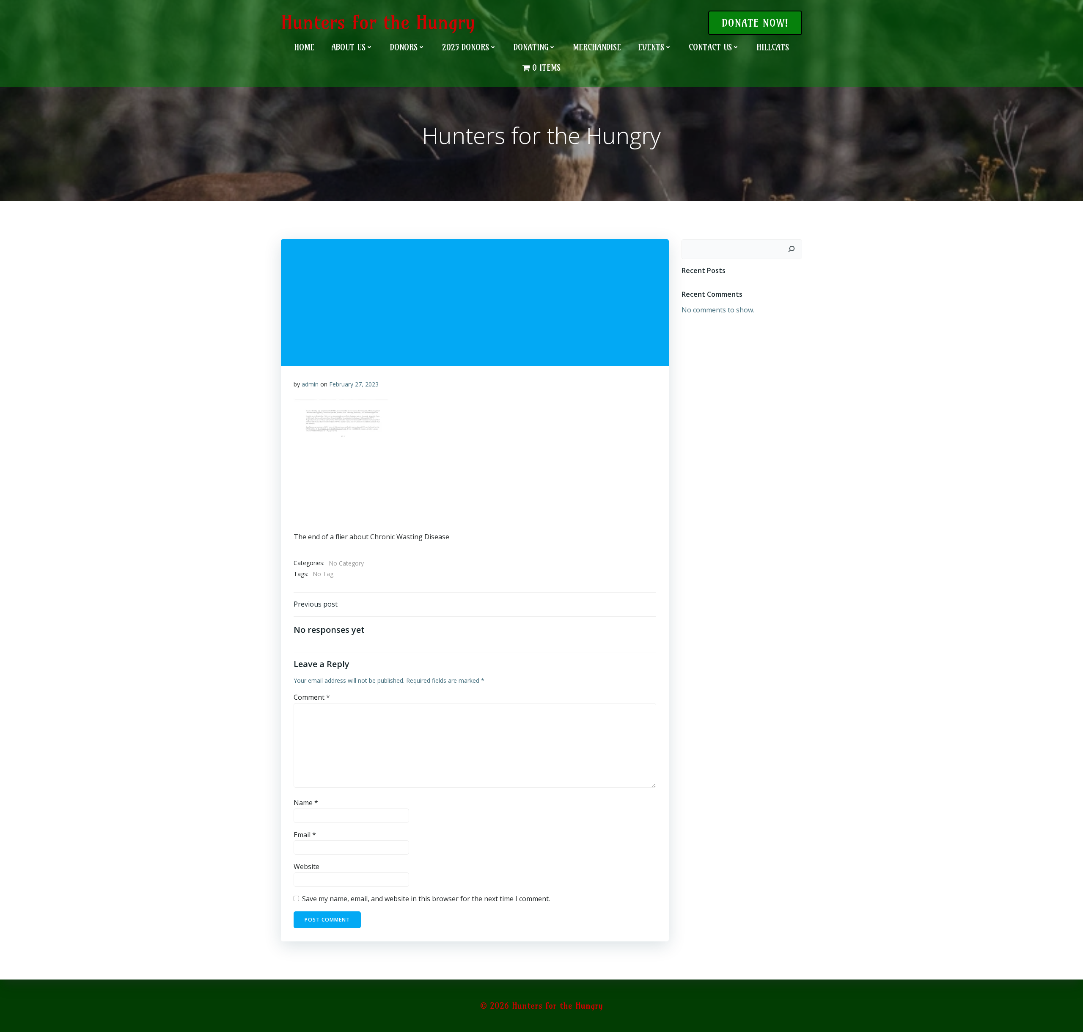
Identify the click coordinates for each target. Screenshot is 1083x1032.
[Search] (791, 249)
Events (651, 47)
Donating (531, 47)
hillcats (772, 47)
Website (306, 866)
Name (306, 802)
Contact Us (710, 47)
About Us (348, 47)
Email (305, 834)
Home (304, 47)
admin (310, 384)
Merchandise (597, 47)
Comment (312, 697)
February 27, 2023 (354, 384)
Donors (404, 47)
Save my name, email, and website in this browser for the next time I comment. (426, 898)
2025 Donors (465, 47)
